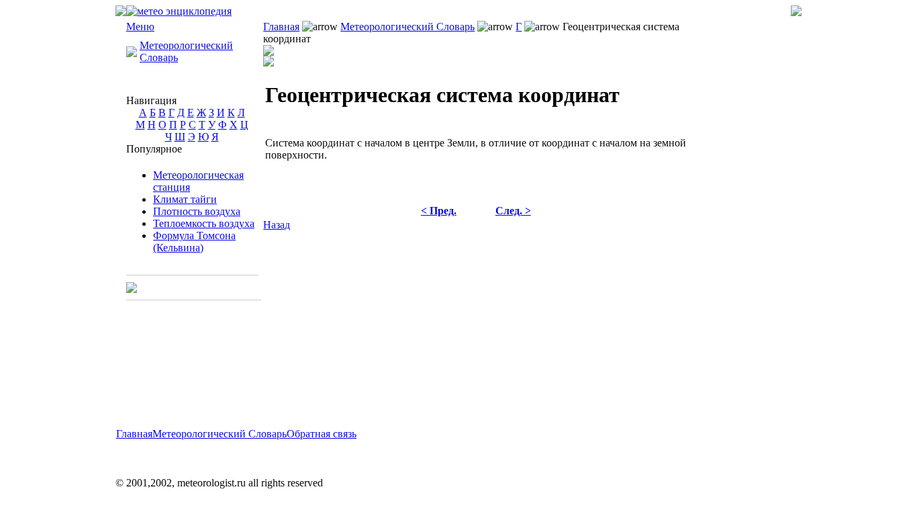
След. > (513, 210)
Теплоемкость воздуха (203, 223)
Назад (276, 224)
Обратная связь (321, 433)
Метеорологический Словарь (407, 26)
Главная (281, 26)
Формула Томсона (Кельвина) (194, 241)
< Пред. (438, 210)
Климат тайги (185, 199)
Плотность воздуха (196, 211)
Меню (140, 26)
